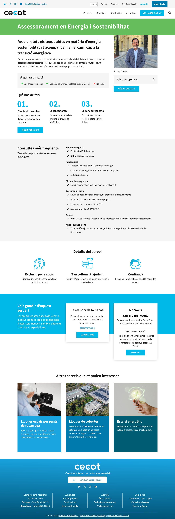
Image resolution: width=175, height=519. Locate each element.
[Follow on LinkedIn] (79, 486)
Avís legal (102, 515)
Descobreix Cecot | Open (140, 498)
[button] (87, 13)
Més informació (87, 327)
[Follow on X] (85, 486)
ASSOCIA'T (136, 352)
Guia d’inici (140, 494)
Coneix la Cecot (140, 505)
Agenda (144, 3)
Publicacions (70, 502)
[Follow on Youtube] (96, 486)
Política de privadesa (68, 515)
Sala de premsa (70, 498)
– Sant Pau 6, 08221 (35, 502)
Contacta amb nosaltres (35, 494)
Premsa (104, 4)
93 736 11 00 (37, 498)
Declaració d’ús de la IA (118, 515)
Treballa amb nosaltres (105, 502)
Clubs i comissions (140, 502)
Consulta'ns (87, 334)
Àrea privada (105, 498)
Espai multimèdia (129, 4)
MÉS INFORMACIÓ (30, 129)
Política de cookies (88, 515)
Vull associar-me (105, 505)
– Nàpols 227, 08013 (35, 505)
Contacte (115, 4)
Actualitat (70, 494)
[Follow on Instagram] (90, 486)
